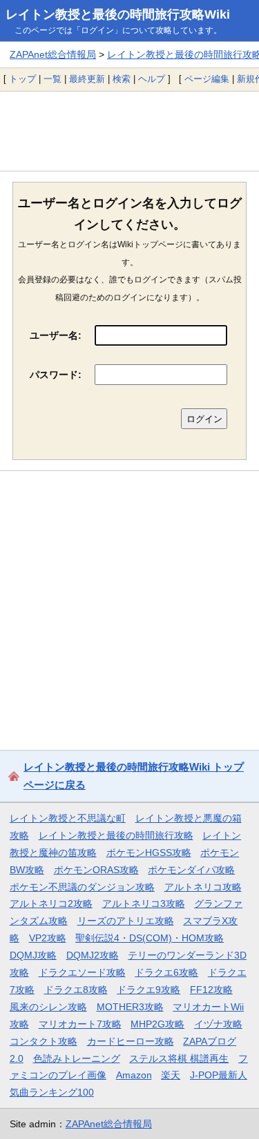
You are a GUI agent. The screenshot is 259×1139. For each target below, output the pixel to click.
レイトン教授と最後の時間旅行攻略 (116, 835)
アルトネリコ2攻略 (51, 903)
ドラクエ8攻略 (76, 989)
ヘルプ (151, 79)
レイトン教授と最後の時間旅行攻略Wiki (118, 14)
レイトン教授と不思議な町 (68, 818)
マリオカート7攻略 (80, 1024)
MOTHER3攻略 (130, 1006)
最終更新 (87, 79)
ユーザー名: (55, 335)
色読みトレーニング (76, 1058)
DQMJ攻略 (33, 955)
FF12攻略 (211, 989)
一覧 (52, 79)
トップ (22, 79)
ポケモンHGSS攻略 (148, 852)
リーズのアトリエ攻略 (125, 920)
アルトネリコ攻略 (203, 886)
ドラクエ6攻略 (166, 972)
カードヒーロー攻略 (130, 1041)
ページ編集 (206, 79)
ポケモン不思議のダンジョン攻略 (82, 886)
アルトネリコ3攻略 (143, 903)
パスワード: (55, 374)
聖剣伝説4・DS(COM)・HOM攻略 (149, 937)
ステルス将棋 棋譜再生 (179, 1058)
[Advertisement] (129, 130)
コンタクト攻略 (43, 1041)
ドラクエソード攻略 (82, 972)
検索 (122, 79)
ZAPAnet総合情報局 (53, 54)
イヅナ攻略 (218, 1024)
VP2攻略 (47, 937)
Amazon (134, 1074)
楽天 (170, 1074)
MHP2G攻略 (157, 1024)
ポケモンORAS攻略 (96, 869)
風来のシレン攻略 (48, 1006)
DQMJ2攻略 (92, 955)
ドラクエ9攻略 (148, 989)
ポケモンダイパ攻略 (191, 869)
